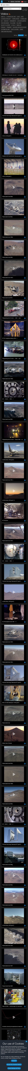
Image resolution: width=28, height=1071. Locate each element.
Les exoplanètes (21, 21)
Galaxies (19, 23)
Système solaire (5, 29)
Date (26, 35)
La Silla (13, 25)
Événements (13, 21)
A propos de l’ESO (11, 16)
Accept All (14, 1060)
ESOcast (6, 21)
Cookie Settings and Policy (14, 1068)
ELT (2, 21)
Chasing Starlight (6, 18)
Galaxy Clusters (5, 25)
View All (3, 16)
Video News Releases (6, 31)
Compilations (15, 18)
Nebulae (19, 25)
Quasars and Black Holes (19, 27)
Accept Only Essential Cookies (14, 1064)
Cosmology (23, 18)
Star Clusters (14, 29)
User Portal (17, 1)
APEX (22, 16)
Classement (20, 35)
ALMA (18, 16)
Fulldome (12, 23)
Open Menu (5, 5)
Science (12, 1)
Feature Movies (5, 23)
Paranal (3, 27)
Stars (21, 29)
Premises (9, 27)
